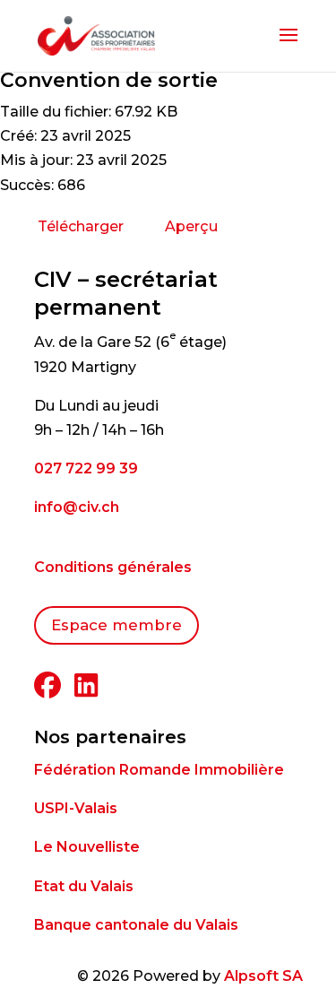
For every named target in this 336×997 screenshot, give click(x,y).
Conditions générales (113, 567)
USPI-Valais (75, 808)
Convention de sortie (109, 80)
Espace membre (116, 625)
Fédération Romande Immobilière (159, 769)
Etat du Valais (84, 886)
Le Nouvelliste (87, 846)
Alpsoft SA (263, 975)
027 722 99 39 (86, 468)
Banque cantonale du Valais (136, 924)
